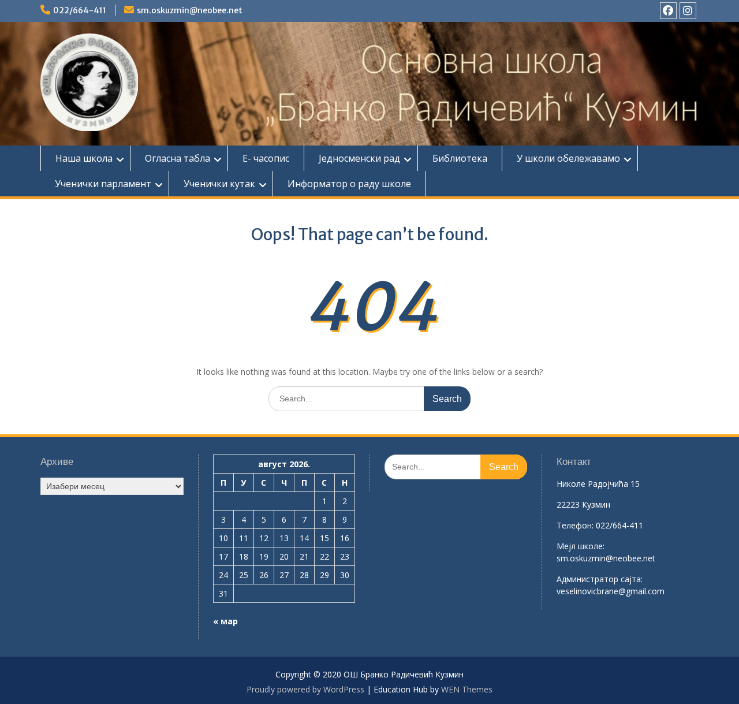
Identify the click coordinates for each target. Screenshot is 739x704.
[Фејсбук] (668, 10)
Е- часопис (265, 158)
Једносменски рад (359, 158)
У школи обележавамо (568, 158)
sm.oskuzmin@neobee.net (189, 10)
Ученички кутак (219, 183)
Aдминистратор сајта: (600, 578)
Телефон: (575, 525)
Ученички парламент (103, 183)
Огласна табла (177, 158)
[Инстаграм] (688, 10)
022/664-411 (79, 10)
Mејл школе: (580, 546)
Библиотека (459, 158)
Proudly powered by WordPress (305, 689)
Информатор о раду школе (349, 183)
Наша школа (84, 158)
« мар (225, 621)
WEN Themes (466, 689)
